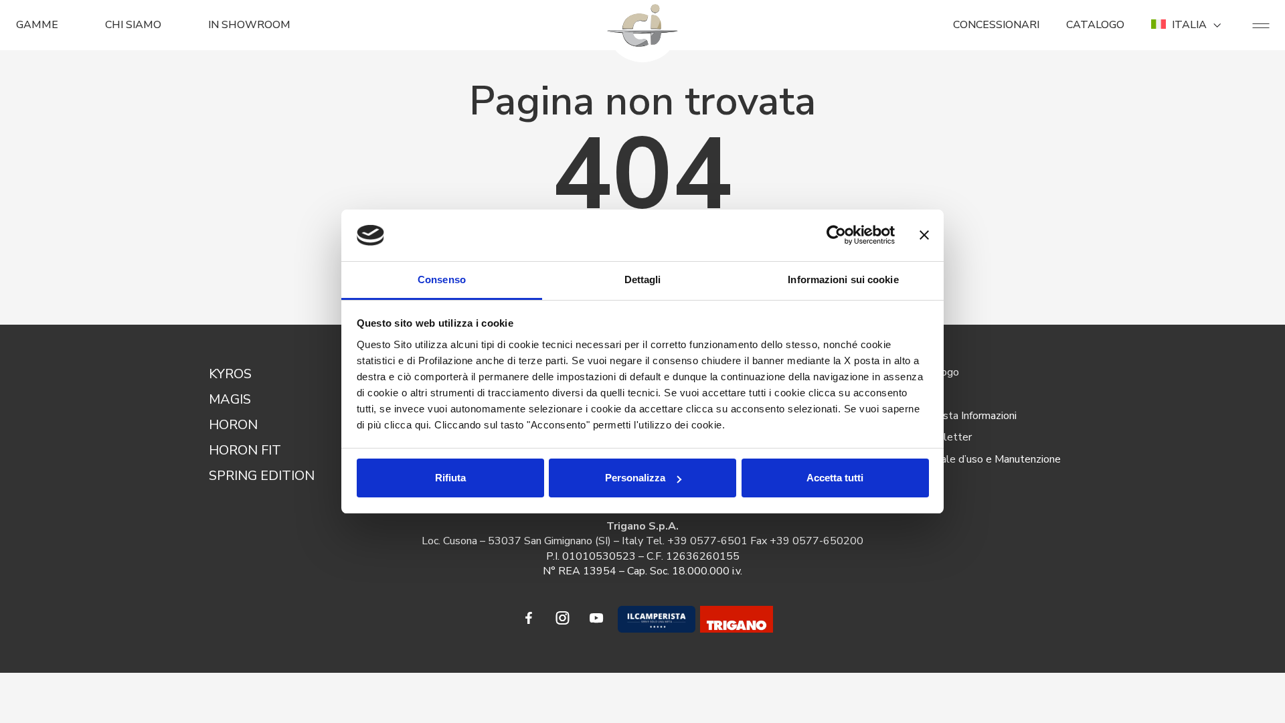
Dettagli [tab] (642, 279)
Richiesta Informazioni (966, 415)
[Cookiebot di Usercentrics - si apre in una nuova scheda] (836, 236)
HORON (233, 425)
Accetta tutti (834, 477)
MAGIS (230, 399)
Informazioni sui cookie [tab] (843, 279)
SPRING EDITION (262, 476)
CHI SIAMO (133, 24)
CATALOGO (1095, 24)
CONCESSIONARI (996, 24)
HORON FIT (245, 450)
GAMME (37, 24)
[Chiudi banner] (924, 235)
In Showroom (249, 24)
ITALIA (1189, 24)
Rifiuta (450, 477)
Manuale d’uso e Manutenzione (988, 459)
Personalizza (635, 477)
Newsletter (944, 437)
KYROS (230, 374)
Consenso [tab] (442, 279)
